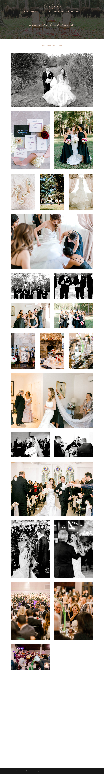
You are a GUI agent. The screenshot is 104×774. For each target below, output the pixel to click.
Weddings (56, 11)
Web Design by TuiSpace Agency (20, 770)
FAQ (62, 11)
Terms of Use (44, 772)
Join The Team (70, 11)
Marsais (59, 45)
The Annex (29, 772)
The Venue (47, 11)
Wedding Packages (36, 11)
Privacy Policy (36, 772)
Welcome (26, 11)
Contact (78, 11)
